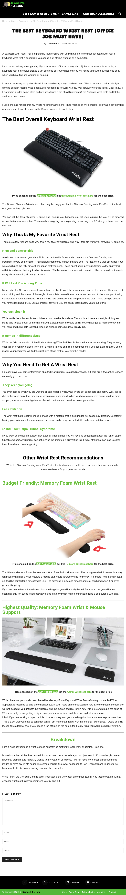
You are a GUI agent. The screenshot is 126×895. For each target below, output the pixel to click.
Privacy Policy (88, 892)
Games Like (70, 13)
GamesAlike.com (31, 892)
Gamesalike (53, 43)
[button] (120, 14)
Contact (112, 892)
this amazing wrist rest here (77, 195)
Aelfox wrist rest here (79, 691)
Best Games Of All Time (40, 13)
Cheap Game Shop (71, 892)
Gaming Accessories (98, 13)
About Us (101, 892)
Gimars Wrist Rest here (80, 563)
